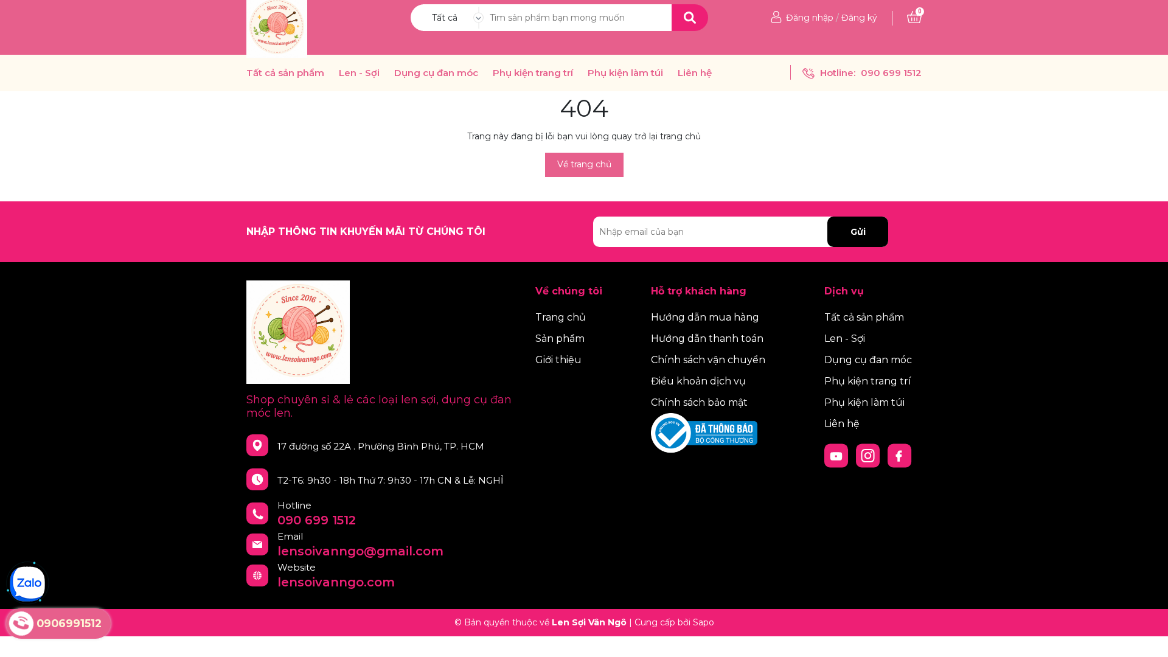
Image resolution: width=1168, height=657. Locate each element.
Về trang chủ (584, 164)
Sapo (703, 622)
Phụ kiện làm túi (625, 73)
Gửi (858, 231)
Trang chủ (560, 317)
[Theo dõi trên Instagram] (869, 455)
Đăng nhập (809, 17)
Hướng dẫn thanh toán (707, 338)
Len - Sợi (359, 73)
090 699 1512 (891, 72)
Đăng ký (859, 17)
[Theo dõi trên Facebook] (900, 455)
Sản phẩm (560, 338)
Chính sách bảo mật (699, 402)
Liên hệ (695, 73)
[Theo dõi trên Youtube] (837, 455)
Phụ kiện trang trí (533, 73)
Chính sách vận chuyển (708, 360)
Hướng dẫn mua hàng (705, 317)
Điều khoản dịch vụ (698, 381)
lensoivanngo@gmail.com (360, 551)
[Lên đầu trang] (1147, 636)
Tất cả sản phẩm (285, 73)
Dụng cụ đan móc (436, 73)
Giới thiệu (558, 360)
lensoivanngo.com (336, 582)
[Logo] (276, 26)
